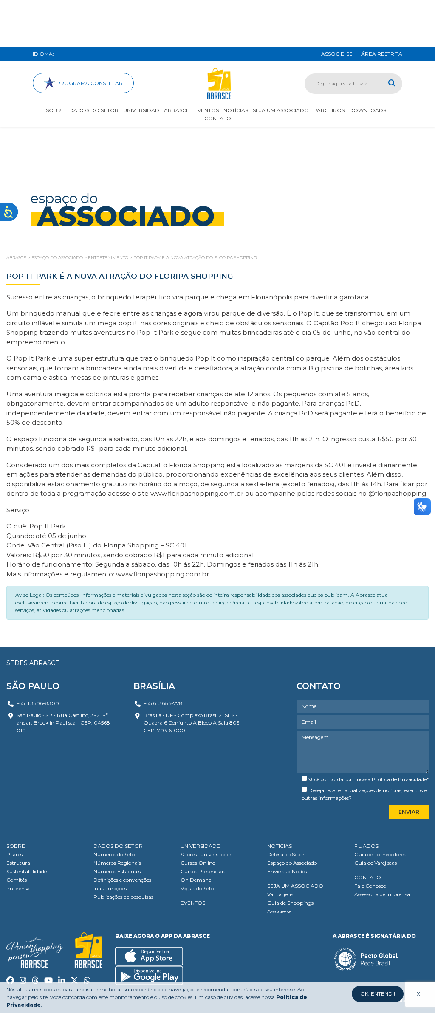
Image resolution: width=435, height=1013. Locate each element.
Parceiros (329, 110)
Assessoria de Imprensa (382, 894)
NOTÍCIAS (279, 846)
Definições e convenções (122, 880)
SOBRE (15, 846)
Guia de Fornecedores (380, 854)
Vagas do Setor (198, 888)
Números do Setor (115, 854)
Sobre (55, 110)
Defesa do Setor (286, 854)
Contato (217, 118)
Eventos (206, 110)
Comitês (16, 880)
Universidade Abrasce (156, 110)
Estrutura (18, 863)
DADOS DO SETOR (118, 846)
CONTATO (367, 877)
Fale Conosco (370, 886)
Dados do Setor (94, 110)
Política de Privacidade (399, 779)
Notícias (235, 110)
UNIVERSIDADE (200, 846)
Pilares (14, 854)
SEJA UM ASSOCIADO (295, 886)
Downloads (367, 110)
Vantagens (280, 894)
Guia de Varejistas (375, 863)
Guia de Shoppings (290, 903)
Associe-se (279, 911)
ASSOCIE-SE (337, 54)
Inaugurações (110, 888)
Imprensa (18, 888)
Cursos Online (198, 863)
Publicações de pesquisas (123, 897)
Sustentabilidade (26, 871)
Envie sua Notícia (288, 871)
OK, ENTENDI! (377, 993)
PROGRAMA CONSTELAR (89, 83)
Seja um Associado (281, 110)
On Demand (196, 880)
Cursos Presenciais (203, 871)
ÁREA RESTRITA (381, 54)
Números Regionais (117, 863)
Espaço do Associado (292, 863)
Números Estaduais (117, 871)
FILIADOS (366, 846)
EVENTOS (193, 903)
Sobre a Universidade (206, 854)
